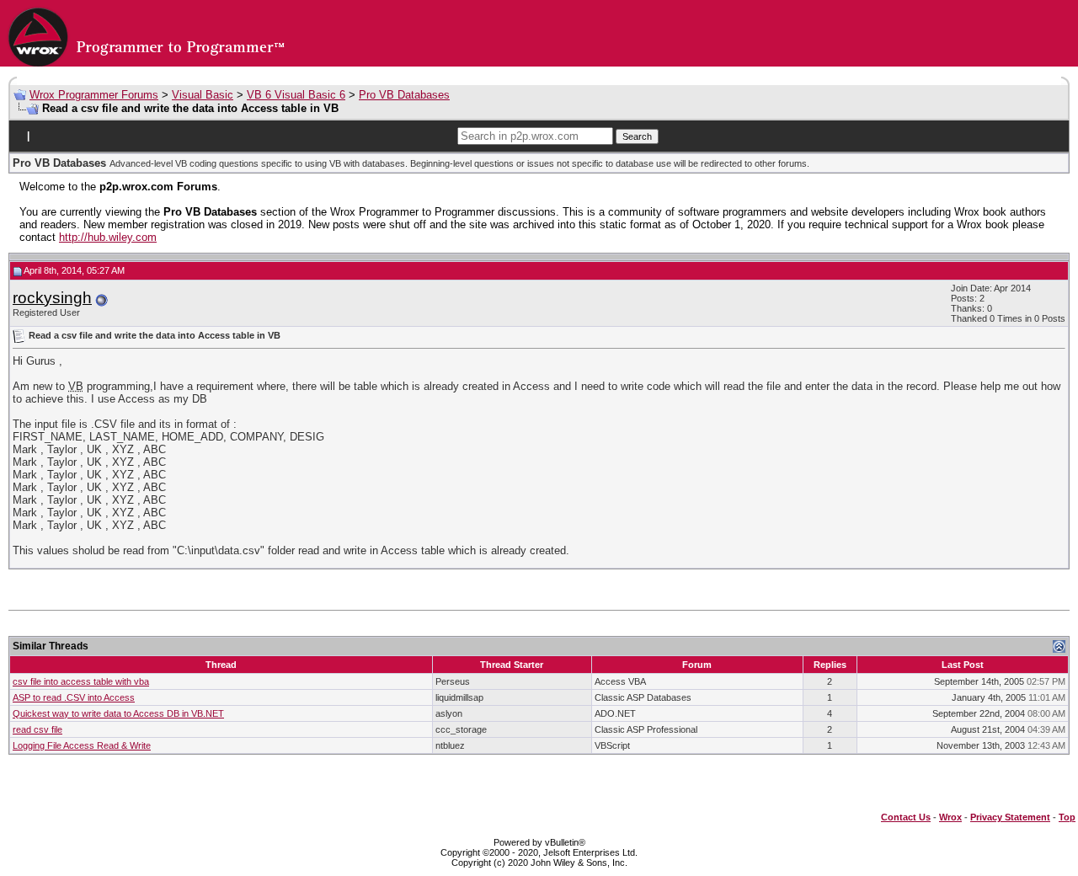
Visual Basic (202, 94)
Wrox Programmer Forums (93, 94)
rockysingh (52, 298)
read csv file (37, 729)
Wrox (950, 817)
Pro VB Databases (404, 94)
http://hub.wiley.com (108, 237)
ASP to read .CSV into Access (74, 697)
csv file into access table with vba (81, 681)
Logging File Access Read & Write (82, 745)
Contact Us (906, 817)
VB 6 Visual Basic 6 (296, 94)
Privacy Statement (1010, 817)
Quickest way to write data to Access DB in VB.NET (118, 713)
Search (637, 136)
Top (1067, 817)
